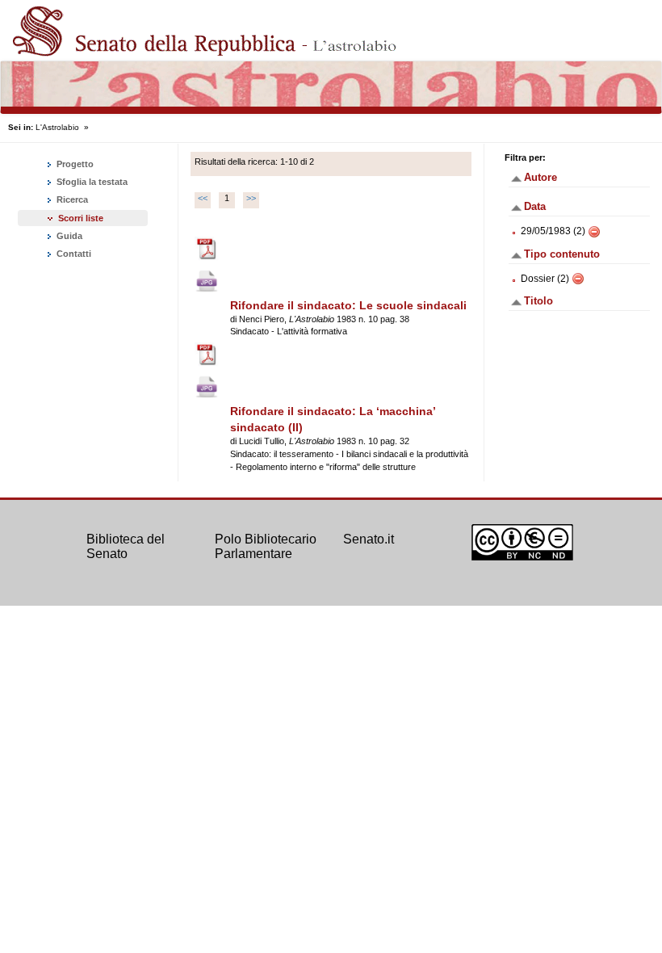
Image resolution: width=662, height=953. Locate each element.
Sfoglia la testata (91, 182)
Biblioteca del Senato (125, 546)
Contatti (72, 253)
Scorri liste (80, 218)
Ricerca (71, 199)
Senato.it (368, 539)
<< (202, 198)
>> (251, 198)
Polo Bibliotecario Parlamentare (265, 546)
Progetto (74, 164)
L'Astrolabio (57, 127)
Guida (68, 236)
